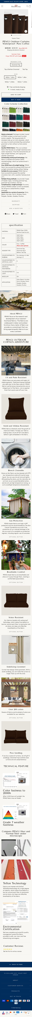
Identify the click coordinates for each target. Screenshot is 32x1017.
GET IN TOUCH (15, 996)
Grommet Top (16, 65)
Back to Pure (17, 964)
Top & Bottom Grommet (11, 69)
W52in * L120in (22, 82)
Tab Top (25, 69)
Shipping (9, 50)
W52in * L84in (10, 77)
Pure (18, 38)
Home (14, 38)
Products (15, 991)
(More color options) (22, 245)
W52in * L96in (22, 77)
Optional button (16, 536)
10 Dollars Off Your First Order (15, 974)
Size (16, 74)
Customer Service (15, 985)
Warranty (16, 201)
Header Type (16, 61)
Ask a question (16, 208)
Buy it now (16, 99)
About (15, 980)
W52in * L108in (9, 82)
